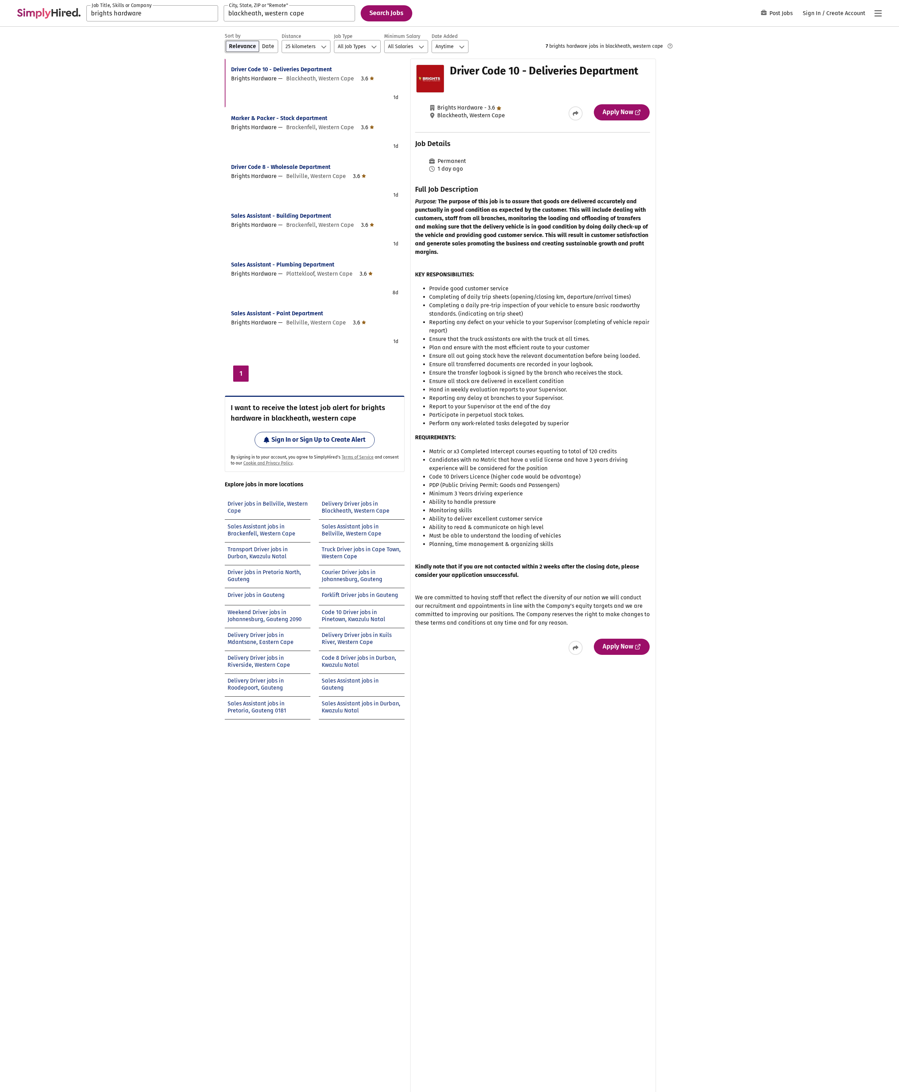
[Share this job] (576, 113)
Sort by (233, 36)
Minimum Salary (402, 36)
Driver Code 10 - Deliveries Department (281, 69)
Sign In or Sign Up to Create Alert (318, 439)
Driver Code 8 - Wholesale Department (280, 167)
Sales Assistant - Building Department (281, 215)
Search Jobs (386, 13)
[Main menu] (878, 13)
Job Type (343, 36)
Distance (291, 36)
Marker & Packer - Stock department (279, 118)
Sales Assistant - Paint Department (277, 313)
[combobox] (152, 13)
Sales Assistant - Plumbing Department (282, 264)
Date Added (445, 36)
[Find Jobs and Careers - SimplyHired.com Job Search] (49, 13)
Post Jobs (781, 13)
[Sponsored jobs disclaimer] (670, 46)
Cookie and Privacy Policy (268, 463)
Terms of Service (358, 457)
